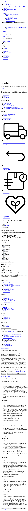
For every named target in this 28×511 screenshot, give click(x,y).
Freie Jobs (5, 319)
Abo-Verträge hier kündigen (9, 341)
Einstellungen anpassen (20, 373)
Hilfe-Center (6, 95)
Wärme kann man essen (8, 103)
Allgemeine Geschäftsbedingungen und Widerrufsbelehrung (12, 337)
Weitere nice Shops (7, 345)
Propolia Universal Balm (9, 114)
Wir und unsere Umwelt (8, 309)
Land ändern (14, 329)
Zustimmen (3, 373)
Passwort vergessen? (8, 299)
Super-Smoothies (7, 104)
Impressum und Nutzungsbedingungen (12, 334)
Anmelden (5, 296)
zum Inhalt (5, 3)
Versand (6, 10)
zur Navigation (6, 1)
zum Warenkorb (7, 4)
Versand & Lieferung (8, 284)
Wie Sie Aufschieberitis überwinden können (13, 108)
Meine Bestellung (7, 282)
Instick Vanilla (6, 119)
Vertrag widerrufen (5, 348)
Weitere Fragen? (7, 290)
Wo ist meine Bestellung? (12, 14)
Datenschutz (6, 335)
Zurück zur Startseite (5, 88)
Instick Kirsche (6, 116)
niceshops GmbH (11, 331)
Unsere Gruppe (6, 318)
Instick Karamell (7, 118)
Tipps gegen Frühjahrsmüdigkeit (10, 107)
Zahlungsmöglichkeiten (11, 18)
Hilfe (4, 13)
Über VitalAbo (6, 317)
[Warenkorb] (15, 45)
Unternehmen (6, 344)
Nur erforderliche (10, 373)
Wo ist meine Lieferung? (9, 300)
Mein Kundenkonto (7, 288)
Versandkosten (9, 17)
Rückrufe (5, 311)
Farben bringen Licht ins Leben (10, 105)
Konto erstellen (6, 41)
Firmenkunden (6, 292)
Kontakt (8, 19)
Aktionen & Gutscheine (8, 289)
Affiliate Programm (7, 308)
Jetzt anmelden (6, 36)
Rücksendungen (10, 15)
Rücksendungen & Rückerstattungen (11, 285)
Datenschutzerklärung (20, 371)
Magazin (5, 307)
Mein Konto (6, 97)
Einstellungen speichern (6, 508)
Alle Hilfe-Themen (10, 21)
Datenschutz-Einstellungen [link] (9, 340)
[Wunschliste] (4, 43)
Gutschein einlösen (7, 302)
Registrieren (6, 298)
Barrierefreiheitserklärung (9, 339)
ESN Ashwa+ (6, 115)
